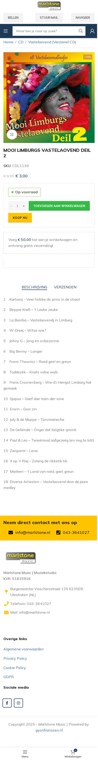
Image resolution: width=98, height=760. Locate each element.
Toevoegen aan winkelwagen (59, 206)
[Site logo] (49, 5)
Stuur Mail (49, 17)
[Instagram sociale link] (18, 703)
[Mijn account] (92, 31)
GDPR (8, 677)
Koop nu (20, 218)
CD (20, 42)
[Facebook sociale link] (7, 703)
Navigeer (83, 17)
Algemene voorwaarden (23, 649)
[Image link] (20, 557)
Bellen (13, 17)
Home (8, 42)
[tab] (34, 287)
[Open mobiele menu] (5, 31)
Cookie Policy (14, 667)
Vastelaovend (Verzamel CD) (52, 42)
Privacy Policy (15, 658)
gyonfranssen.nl (49, 730)
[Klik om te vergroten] (12, 134)
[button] (8, 97)
